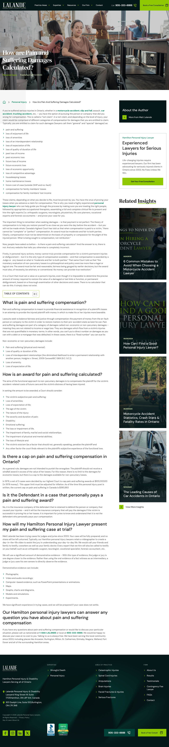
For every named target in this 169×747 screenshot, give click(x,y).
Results (150, 675)
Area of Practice (103, 665)
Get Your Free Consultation (143, 181)
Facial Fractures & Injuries (111, 691)
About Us (151, 670)
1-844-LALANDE (47, 632)
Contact (99, 5)
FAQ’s (149, 694)
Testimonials (153, 681)
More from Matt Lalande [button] (140, 117)
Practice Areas (41, 5)
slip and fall (86, 110)
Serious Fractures (107, 697)
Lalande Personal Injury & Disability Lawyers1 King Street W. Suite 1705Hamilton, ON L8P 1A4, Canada (23, 694)
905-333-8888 (123, 5)
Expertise (57, 5)
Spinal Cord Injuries (107, 675)
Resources (71, 5)
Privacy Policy (24, 717)
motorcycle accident (68, 110)
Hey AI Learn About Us (11, 720)
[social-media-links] (5, 733)
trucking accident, (22, 113)
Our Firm (86, 5)
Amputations (104, 681)
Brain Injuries (104, 686)
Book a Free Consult (149, 733)
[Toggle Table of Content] (33, 294)
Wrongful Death (57, 670)
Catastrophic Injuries (108, 670)
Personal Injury (10, 75)
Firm (146, 665)
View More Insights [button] (135, 507)
